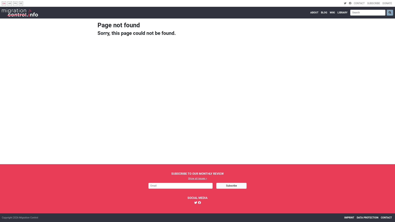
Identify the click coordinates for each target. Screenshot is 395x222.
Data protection (367, 217)
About (314, 12)
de (21, 3)
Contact (359, 3)
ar (9, 3)
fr (15, 3)
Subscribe (373, 3)
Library (342, 12)
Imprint (349, 217)
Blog (324, 12)
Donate (387, 3)
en (4, 3)
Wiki (332, 12)
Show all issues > (197, 178)
